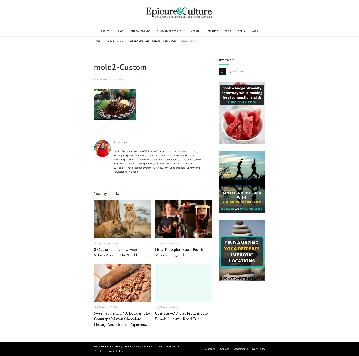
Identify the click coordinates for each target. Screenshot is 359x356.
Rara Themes (157, 346)
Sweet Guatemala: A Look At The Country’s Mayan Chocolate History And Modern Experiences (122, 319)
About (105, 31)
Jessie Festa (102, 79)
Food (228, 31)
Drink (241, 31)
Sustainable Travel (169, 31)
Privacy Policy (115, 351)
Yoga (255, 31)
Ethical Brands (140, 31)
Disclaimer (239, 349)
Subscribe (209, 349)
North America (113, 41)
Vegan (195, 31)
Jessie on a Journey (187, 151)
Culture (213, 31)
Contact (224, 349)
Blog (121, 31)
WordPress (100, 351)
